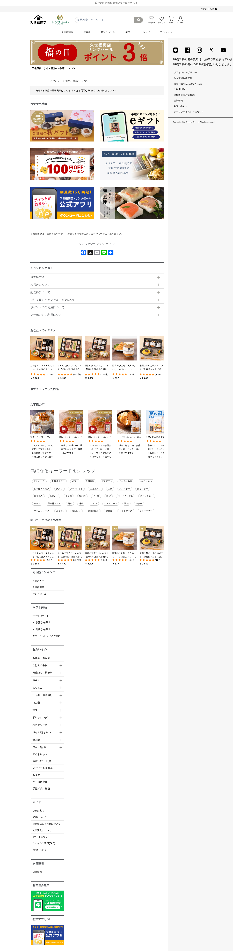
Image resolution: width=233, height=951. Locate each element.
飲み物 (36, 739)
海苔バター (142, 489)
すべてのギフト (41, 616)
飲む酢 (82, 496)
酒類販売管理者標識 (184, 95)
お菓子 (36, 680)
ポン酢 (68, 496)
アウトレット (167, 32)
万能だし (54, 496)
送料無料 (90, 481)
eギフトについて (41, 837)
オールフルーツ (41, 511)
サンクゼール (108, 32)
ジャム (37, 503)
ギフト (129, 32)
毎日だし (76, 511)
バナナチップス (125, 496)
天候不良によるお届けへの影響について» (53, 68)
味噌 (81, 503)
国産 (70, 503)
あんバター (124, 489)
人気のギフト (40, 581)
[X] (90, 253)
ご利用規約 (179, 89)
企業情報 (178, 100)
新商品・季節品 (41, 658)
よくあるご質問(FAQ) (44, 843)
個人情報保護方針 (183, 78)
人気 (110, 489)
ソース (96, 496)
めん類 (36, 702)
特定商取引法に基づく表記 (188, 83)
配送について (40, 817)
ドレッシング (40, 717)
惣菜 (35, 710)
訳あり (59, 489)
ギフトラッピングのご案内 (47, 636)
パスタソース (110, 503)
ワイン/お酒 (39, 747)
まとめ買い (95, 489)
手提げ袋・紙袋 (41, 788)
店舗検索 (37, 871)
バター (139, 503)
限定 (108, 496)
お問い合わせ (207, 9)
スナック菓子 (146, 496)
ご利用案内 (38, 810)
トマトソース (125, 511)
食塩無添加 (93, 511)
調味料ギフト (54, 503)
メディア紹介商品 (43, 768)
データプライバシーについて (189, 112)
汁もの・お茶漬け (43, 695)
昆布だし (60, 511)
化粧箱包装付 (58, 481)
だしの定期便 (40, 781)
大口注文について (42, 830)
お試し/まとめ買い (43, 761)
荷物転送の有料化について (47, 823)
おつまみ (38, 496)
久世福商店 (67, 32)
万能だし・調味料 (43, 672)
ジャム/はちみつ (42, 732)
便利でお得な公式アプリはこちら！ (117, 3)
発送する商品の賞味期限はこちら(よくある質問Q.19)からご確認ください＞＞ (76, 90)
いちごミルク (146, 481)
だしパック (39, 481)
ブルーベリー (146, 511)
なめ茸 (109, 511)
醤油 (126, 503)
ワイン (94, 503)
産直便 (87, 32)
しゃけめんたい (41, 489)
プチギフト (106, 481)
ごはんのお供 (125, 481)
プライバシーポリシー (185, 72)
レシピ (146, 32)
